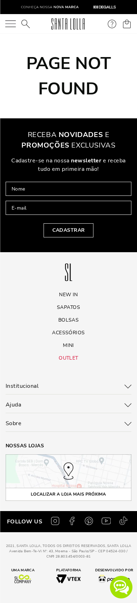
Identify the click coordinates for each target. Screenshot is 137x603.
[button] (121, 587)
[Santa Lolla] (68, 24)
